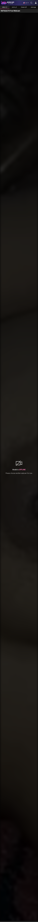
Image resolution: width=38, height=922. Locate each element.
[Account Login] (36, 3)
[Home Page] (7, 3)
